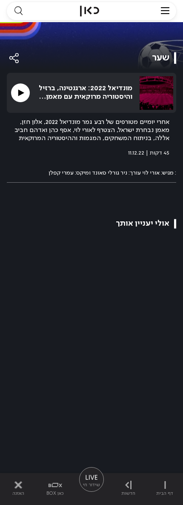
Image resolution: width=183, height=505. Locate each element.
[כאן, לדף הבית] (89, 11)
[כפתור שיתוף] (14, 58)
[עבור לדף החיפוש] (18, 11)
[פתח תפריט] (165, 11)
